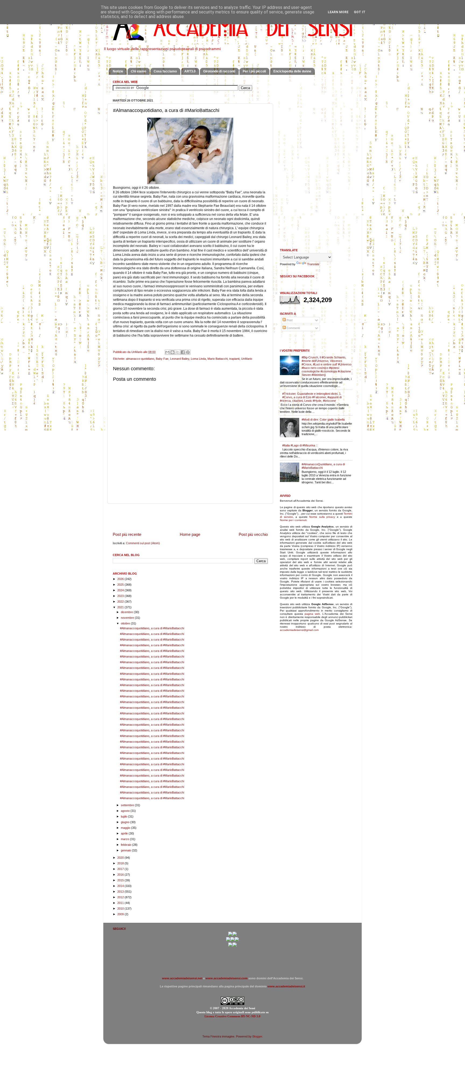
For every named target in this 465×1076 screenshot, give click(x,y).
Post (289, 320)
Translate (313, 264)
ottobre (126, 623)
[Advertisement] (190, 517)
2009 (121, 914)
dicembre (127, 612)
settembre (128, 805)
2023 (121, 596)
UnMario (246, 358)
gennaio (126, 850)
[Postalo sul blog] (172, 352)
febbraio (126, 844)
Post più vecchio (253, 534)
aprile (125, 833)
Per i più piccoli (254, 71)
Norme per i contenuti (293, 520)
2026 (121, 579)
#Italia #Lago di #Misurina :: (300, 445)
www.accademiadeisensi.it (286, 986)
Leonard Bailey (179, 358)
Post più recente (127, 534)
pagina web (312, 613)
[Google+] (230, 935)
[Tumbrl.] (230, 945)
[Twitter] (228, 940)
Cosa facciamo (165, 71)
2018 (121, 863)
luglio (124, 816)
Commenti (293, 328)
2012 (121, 897)
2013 (121, 891)
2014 (121, 886)
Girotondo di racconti (219, 71)
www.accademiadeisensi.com (227, 978)
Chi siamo (138, 71)
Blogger (257, 1036)
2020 (121, 857)
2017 (121, 869)
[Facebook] (234, 935)
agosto (126, 810)
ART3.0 (190, 71)
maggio (126, 827)
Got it (359, 12)
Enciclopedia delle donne (292, 71)
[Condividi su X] (177, 352)
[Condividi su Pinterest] (188, 352)
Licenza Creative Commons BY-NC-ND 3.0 (232, 1016)
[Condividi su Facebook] (182, 352)
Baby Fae (162, 358)
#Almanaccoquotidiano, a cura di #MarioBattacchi (152, 628)
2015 (121, 880)
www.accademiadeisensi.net (182, 978)
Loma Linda (198, 358)
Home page (190, 534)
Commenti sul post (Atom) (143, 543)
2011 (121, 902)
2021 (121, 607)
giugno (125, 822)
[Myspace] (237, 940)
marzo (125, 839)
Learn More (338, 12)
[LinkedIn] (234, 945)
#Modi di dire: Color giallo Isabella (323, 419)
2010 (121, 908)
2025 (121, 584)
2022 (121, 601)
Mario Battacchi (217, 358)
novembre (128, 617)
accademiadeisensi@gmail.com (299, 629)
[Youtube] (232, 940)
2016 (121, 874)
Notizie (118, 71)
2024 (121, 590)
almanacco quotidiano (140, 358)
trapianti (234, 358)
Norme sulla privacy (322, 516)
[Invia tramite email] (167, 352)
